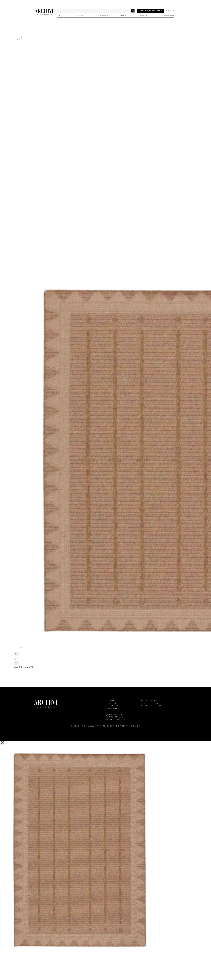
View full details (22, 667)
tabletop (112, 708)
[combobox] (96, 11)
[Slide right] (16, 663)
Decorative (149, 701)
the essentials (151, 703)
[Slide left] (16, 654)
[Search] (132, 10)
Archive (85, 726)
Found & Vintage (152, 706)
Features (112, 701)
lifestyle (112, 703)
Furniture (113, 706)
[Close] (2, 743)
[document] (105, 850)
